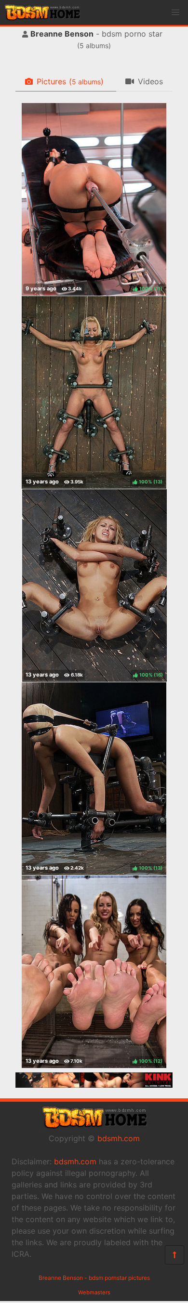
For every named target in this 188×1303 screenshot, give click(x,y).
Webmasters (94, 1292)
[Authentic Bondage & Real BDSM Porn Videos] (94, 1085)
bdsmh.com (118, 1138)
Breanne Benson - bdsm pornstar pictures (94, 1277)
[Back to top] (174, 1254)
